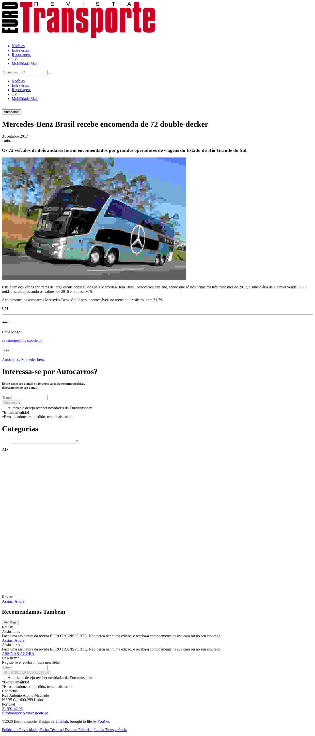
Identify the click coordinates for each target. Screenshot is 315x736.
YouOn (103, 721)
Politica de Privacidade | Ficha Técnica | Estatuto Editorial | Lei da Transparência (64, 730)
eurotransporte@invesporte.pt (25, 713)
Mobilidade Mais (25, 99)
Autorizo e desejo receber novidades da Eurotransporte (50, 408)
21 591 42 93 (12, 709)
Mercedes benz (33, 359)
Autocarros (11, 112)
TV (14, 94)
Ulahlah (62, 721)
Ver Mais (10, 622)
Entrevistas (20, 85)
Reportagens (21, 90)
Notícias (18, 81)
